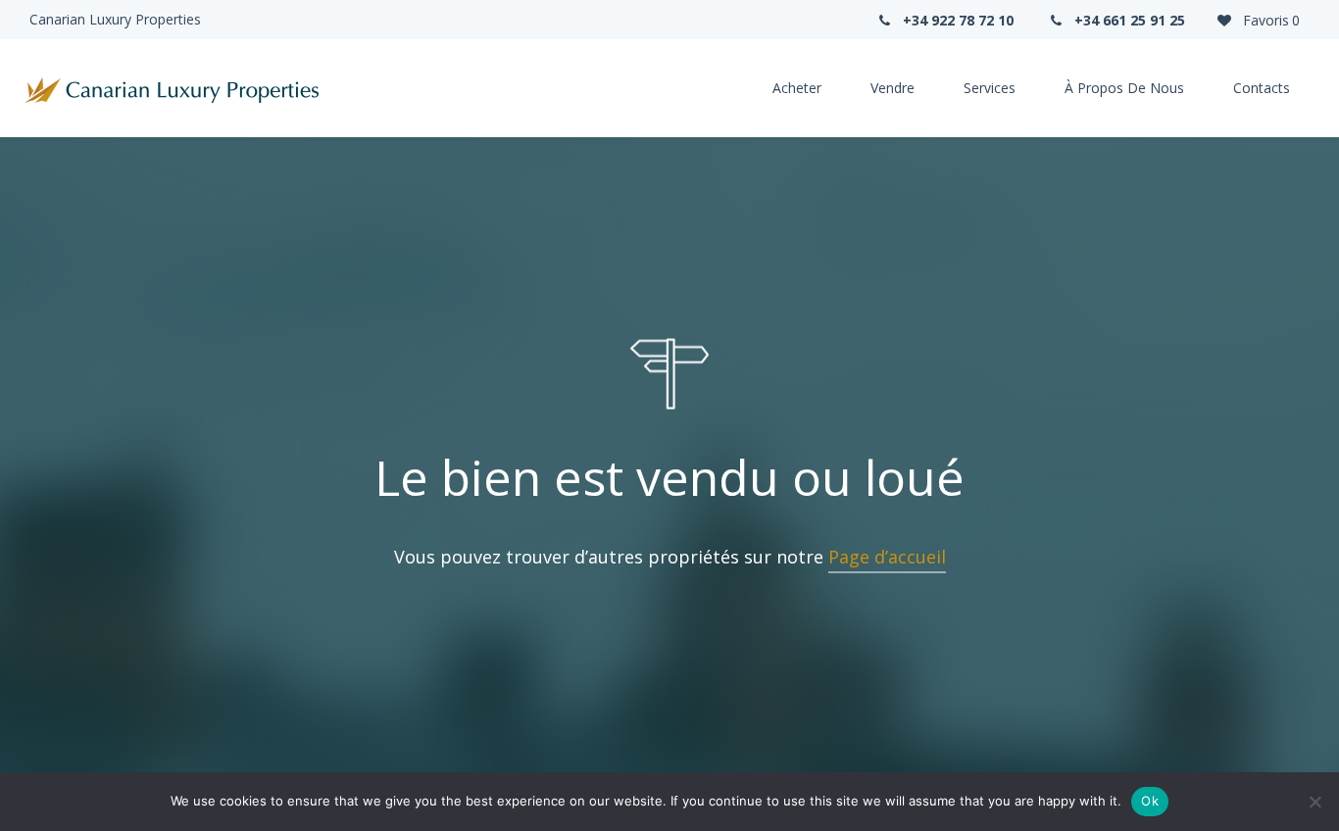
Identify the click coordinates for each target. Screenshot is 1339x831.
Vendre (892, 87)
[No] (1314, 801)
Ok (1150, 800)
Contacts (1261, 87)
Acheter (796, 87)
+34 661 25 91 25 (1127, 20)
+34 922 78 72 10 (956, 20)
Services (990, 87)
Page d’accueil (887, 556)
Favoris (1269, 20)
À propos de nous (1124, 87)
